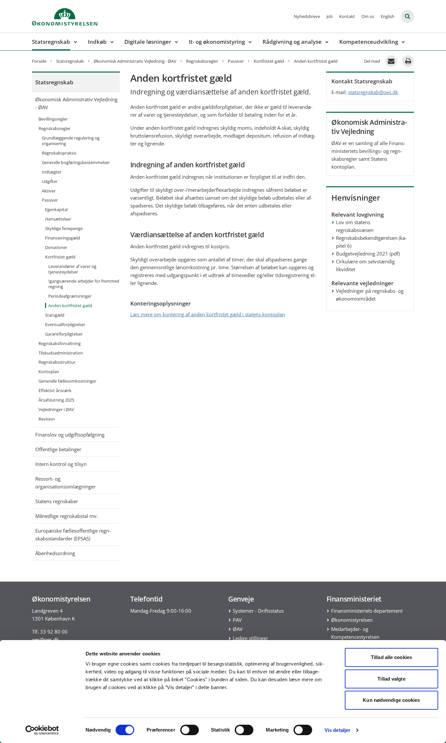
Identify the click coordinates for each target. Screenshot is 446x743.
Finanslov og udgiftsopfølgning (69, 434)
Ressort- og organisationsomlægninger (65, 482)
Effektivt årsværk (55, 390)
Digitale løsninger (147, 41)
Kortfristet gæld (60, 257)
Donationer (56, 247)
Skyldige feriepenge (64, 228)
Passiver (50, 200)
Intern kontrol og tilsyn (61, 464)
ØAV (238, 629)
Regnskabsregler (55, 128)
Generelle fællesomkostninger (67, 381)
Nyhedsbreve (307, 16)
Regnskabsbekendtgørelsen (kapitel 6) (371, 242)
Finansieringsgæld (62, 238)
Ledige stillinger (250, 638)
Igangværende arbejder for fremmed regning (83, 283)
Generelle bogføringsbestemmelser (76, 162)
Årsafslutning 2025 (56, 400)
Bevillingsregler (53, 119)
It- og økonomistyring (217, 41)
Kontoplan (49, 371)
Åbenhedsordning (55, 553)
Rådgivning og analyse (292, 41)
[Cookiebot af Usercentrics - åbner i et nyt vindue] (42, 730)
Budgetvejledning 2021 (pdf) (368, 253)
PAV (237, 620)
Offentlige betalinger (58, 449)
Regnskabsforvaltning (60, 343)
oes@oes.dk (45, 639)
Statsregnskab (51, 41)
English (387, 16)
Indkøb (97, 41)
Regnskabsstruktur (57, 362)
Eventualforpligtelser (65, 324)
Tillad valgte (391, 679)
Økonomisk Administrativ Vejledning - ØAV (76, 103)
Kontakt (347, 16)
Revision (47, 419)
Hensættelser (58, 219)
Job (330, 16)
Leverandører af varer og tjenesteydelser (72, 269)
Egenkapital (56, 209)
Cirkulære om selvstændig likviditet (365, 265)
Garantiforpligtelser (64, 334)
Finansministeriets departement (367, 610)
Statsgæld (54, 315)
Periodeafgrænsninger (69, 296)
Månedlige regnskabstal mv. (66, 516)
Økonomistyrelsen (352, 620)
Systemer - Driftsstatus (258, 610)
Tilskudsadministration (61, 353)
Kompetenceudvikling (368, 41)
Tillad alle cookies (391, 657)
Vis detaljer (337, 730)
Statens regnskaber (56, 501)
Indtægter (51, 172)
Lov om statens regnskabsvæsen (355, 226)
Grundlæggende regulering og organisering (71, 140)
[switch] (189, 730)
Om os (367, 16)
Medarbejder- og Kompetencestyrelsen (355, 633)
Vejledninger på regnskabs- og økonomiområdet (370, 295)
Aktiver (49, 191)
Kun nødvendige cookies (391, 700)
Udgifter (49, 181)
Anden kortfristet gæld (70, 305)
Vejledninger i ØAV (56, 409)
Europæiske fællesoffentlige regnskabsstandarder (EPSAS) (73, 534)
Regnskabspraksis (59, 153)
